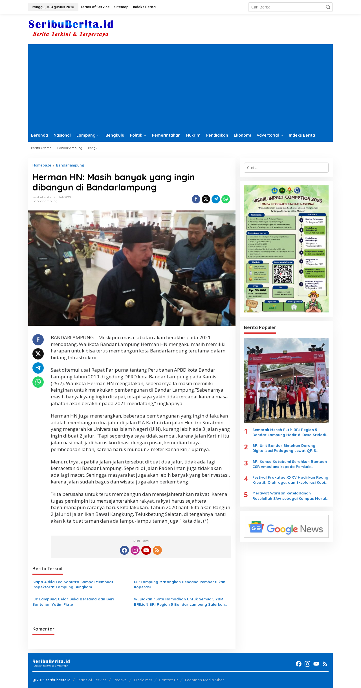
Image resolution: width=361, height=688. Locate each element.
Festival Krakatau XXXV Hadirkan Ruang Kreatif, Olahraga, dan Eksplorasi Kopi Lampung (290, 480)
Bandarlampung (45, 201)
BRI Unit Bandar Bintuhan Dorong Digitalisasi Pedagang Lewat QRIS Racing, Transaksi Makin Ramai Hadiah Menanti (288, 448)
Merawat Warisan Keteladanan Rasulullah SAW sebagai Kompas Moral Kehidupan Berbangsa (289, 496)
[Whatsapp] (225, 199)
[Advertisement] (180, 86)
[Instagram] (135, 550)
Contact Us (168, 680)
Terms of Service (92, 680)
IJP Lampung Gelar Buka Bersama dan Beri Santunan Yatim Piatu (73, 601)
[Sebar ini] (196, 199)
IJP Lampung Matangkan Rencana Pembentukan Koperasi (179, 584)
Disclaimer (143, 680)
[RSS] (157, 550)
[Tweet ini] (206, 199)
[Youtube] (146, 550)
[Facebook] (124, 550)
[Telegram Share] (216, 199)
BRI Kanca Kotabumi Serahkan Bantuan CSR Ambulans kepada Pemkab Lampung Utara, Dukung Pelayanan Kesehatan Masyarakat (289, 464)
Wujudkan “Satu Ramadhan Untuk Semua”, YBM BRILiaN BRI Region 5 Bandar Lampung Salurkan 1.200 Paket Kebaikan (179, 602)
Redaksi (120, 680)
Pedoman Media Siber (204, 680)
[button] (328, 7)
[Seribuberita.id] (70, 28)
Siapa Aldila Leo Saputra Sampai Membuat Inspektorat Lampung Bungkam (72, 584)
